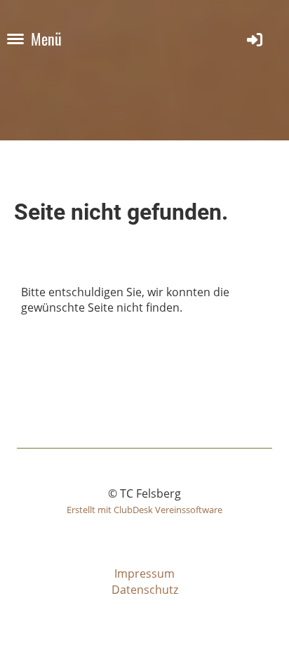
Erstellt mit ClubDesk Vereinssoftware (144, 509)
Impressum (144, 573)
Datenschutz (145, 589)
